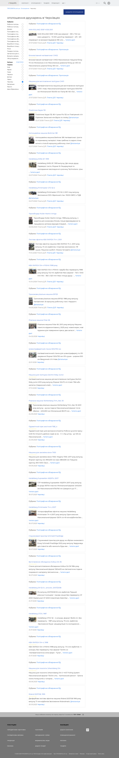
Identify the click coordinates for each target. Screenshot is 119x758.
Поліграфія (39, 729)
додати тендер (40, 746)
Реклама (10, 746)
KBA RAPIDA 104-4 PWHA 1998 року (43, 265)
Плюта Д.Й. (51, 43)
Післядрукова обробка (15, 735)
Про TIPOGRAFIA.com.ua (60, 753)
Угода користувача (91, 753)
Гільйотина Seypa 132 (37, 110)
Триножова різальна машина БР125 (43, 294)
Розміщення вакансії (67, 735)
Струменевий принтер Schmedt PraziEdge (46, 536)
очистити (19, 62)
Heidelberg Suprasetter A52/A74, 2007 (44, 478)
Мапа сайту (101, 753)
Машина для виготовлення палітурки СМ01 (46, 81)
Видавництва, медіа (42, 740)
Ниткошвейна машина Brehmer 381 (43, 133)
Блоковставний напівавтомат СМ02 (43, 55)
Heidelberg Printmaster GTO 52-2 (42, 188)
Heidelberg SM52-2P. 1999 (39, 159)
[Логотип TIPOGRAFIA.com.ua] (14, 3)
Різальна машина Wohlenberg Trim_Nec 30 (46, 401)
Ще (63, 3)
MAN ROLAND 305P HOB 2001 (41, 30)
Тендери (46, 3)
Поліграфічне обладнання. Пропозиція (52, 50)
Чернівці (59, 43)
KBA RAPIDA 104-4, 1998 (38, 642)
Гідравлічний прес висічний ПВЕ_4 (43, 427)
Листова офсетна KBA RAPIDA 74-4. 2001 (45, 240)
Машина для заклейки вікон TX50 (42, 452)
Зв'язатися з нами (73, 753)
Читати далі (70, 40)
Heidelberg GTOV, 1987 (38, 614)
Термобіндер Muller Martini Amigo (42, 214)
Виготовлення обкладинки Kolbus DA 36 (45, 562)
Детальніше (74, 117)
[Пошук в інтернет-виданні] (104, 3)
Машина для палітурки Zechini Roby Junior (46, 375)
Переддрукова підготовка (16, 729)
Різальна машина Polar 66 (39, 320)
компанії (25, 3)
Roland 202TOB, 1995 (37, 694)
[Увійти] (108, 3)
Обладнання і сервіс (42, 735)
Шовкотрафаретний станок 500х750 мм (45, 349)
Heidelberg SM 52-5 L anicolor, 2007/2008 (45, 588)
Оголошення (35, 3)
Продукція (55, 3)
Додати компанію (66, 729)
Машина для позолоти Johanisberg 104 (44, 668)
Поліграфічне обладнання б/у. (49, 24)
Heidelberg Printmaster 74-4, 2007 (42, 507)
